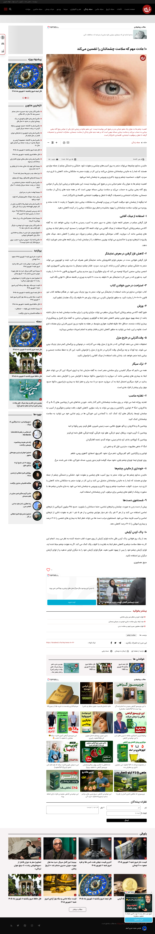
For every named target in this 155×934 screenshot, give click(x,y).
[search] (10, 9)
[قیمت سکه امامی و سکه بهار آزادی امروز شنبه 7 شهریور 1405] (59, 885)
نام (146, 807)
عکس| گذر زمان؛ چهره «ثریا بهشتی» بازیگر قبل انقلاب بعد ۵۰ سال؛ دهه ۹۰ (26, 226)
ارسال (127, 820)
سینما (66, 9)
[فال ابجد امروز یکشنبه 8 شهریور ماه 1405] (136, 668)
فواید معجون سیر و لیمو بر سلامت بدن (131, 626)
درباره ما (35, 2)
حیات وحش (49, 9)
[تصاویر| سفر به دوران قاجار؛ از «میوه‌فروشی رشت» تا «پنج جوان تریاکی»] (24, 848)
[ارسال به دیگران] (68, 143)
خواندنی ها (138, 659)
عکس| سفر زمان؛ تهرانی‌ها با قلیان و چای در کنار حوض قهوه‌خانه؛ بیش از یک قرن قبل (25, 205)
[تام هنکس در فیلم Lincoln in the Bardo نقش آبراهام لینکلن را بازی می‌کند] (37, 434)
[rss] (11, 926)
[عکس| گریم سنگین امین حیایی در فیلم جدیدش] (37, 495)
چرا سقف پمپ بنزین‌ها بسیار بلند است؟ (26, 173)
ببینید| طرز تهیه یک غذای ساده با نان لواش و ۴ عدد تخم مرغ (25, 167)
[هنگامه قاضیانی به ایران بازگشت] (37, 485)
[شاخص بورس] (2, 51)
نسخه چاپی (105, 651)
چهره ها (37, 414)
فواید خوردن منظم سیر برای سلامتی (132, 617)
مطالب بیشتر (77, 909)
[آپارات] (25, 926)
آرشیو (21, 2)
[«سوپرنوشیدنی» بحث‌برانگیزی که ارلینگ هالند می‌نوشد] (37, 424)
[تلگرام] (120, 643)
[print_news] (64, 143)
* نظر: (102, 807)
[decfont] (48, 143)
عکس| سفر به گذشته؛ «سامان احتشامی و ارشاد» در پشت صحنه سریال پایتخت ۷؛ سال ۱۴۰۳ (25, 185)
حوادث (27, 9)
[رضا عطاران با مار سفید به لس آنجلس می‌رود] (37, 505)
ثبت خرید (71, 602)
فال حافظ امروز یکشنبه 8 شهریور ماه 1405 (89, 667)
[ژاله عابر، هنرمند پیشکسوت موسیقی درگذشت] (37, 444)
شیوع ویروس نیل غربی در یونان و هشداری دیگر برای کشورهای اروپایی (25, 234)
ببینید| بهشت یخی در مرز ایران (29, 192)
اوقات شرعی (6, 2)
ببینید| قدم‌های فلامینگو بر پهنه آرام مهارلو (26, 178)
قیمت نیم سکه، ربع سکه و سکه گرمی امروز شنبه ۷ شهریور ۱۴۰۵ (25, 286)
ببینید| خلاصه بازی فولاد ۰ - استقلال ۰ (27, 309)
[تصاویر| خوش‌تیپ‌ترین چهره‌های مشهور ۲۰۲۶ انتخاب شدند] (37, 454)
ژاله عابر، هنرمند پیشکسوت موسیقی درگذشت (22, 444)
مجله (39, 322)
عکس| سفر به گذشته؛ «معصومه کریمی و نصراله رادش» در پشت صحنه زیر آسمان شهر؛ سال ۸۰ (25, 143)
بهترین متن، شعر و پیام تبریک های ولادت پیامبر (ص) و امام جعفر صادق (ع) (56, 669)
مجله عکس (99, 9)
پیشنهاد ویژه (35, 59)
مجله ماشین (37, 9)
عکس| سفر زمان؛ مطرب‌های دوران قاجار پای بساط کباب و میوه (25, 160)
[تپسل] (48, 575)
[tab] (28, 98)
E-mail (144, 813)
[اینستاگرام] (32, 926)
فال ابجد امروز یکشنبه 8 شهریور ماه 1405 (122, 667)
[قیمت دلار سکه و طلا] (2, 38)
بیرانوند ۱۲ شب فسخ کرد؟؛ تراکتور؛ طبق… (22, 464)
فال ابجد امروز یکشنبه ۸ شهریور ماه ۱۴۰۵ (26, 150)
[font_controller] (56, 143)
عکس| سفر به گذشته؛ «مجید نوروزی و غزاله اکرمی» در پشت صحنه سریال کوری (25, 127)
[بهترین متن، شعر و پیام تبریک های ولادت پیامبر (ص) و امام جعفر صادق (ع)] (71, 668)
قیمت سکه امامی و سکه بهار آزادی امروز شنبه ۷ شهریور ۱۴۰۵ (25, 298)
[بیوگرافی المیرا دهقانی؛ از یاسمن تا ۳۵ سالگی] (37, 475)
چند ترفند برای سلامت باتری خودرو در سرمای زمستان (126, 621)
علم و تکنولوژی (75, 9)
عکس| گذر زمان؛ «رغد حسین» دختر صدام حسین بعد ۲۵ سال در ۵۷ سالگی (26, 112)
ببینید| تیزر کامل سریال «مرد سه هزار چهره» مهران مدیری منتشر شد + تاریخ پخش (25, 272)
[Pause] (99, 603)
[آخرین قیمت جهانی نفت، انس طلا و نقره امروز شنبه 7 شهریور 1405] (95, 848)
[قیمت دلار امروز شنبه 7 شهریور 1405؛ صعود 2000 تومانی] (130, 848)
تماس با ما (28, 2)
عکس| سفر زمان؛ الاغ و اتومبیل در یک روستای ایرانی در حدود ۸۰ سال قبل (27, 120)
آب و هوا (15, 2)
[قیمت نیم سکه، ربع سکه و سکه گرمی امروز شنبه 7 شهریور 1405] (130, 885)
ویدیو (59, 9)
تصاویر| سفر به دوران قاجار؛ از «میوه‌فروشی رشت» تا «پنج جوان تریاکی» (25, 279)
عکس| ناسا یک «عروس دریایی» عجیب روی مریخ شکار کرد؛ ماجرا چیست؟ (25, 241)
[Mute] (102, 603)
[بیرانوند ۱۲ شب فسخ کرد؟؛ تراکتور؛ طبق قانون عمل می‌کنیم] (37, 465)
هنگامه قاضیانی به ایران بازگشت (29, 313)
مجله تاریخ (110, 9)
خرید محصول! (138, 919)
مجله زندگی (88, 9)
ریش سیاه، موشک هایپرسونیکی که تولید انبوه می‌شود (26, 198)
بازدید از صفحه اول (137, 651)
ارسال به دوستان (120, 651)
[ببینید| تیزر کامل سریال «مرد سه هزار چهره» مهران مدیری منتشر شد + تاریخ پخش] (59, 848)
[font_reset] (52, 143)
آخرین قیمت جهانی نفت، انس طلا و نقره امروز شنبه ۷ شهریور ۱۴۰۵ (26, 265)
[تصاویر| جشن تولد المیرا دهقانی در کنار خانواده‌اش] (37, 516)
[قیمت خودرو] (2, 44)
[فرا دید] (147, 9)
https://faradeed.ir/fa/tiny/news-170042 (60, 642)
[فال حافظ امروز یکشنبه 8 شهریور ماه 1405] (104, 668)
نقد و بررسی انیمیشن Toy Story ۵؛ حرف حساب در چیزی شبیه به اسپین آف (26, 212)
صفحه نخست (129, 9)
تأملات (119, 9)
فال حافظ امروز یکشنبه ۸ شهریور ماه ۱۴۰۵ (26, 154)
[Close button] (151, 892)
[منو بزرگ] (5, 9)
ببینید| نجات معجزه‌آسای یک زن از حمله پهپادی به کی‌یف (26, 219)
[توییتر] (115, 643)
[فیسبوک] (111, 643)
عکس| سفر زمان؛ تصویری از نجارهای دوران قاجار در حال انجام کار (25, 134)
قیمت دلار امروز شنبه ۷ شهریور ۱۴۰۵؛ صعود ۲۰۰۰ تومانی (26, 258)
